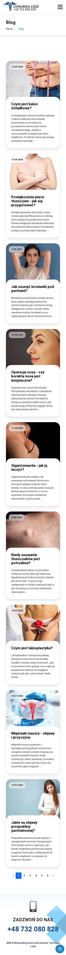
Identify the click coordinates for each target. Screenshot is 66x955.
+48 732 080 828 (33, 929)
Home (9, 28)
